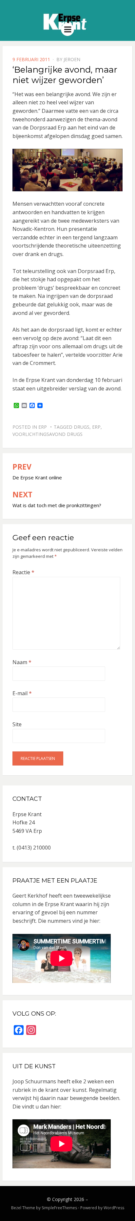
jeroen (72, 59)
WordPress (114, 1208)
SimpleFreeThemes (59, 1208)
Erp (42, 427)
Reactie (23, 572)
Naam (21, 662)
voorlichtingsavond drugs (47, 434)
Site (17, 724)
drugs (81, 427)
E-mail (22, 693)
